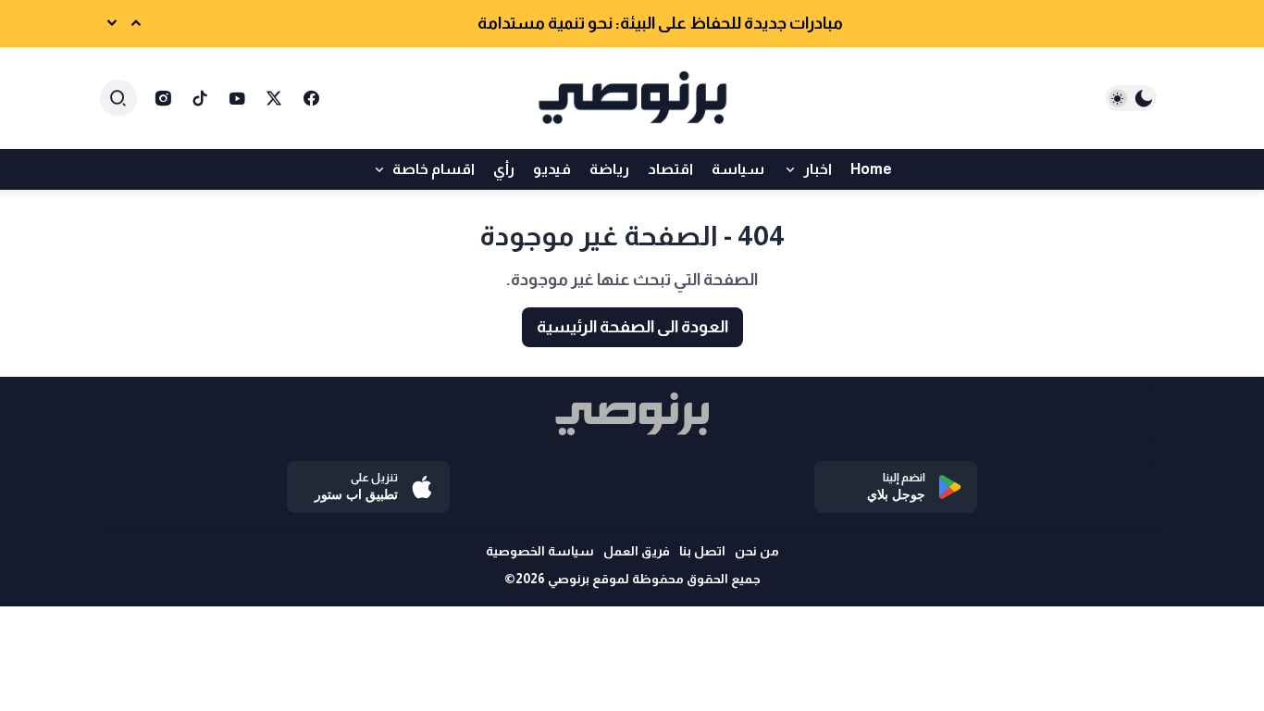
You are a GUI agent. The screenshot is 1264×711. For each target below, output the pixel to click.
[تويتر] (274, 98)
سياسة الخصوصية (540, 550)
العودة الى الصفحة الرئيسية (632, 327)
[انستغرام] (163, 98)
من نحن (757, 550)
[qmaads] (632, 414)
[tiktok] (200, 98)
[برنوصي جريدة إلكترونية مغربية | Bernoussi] (632, 98)
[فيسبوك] (311, 98)
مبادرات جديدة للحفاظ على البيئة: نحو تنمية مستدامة (660, 23)
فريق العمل (636, 550)
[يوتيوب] (237, 98)
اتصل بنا (702, 550)
